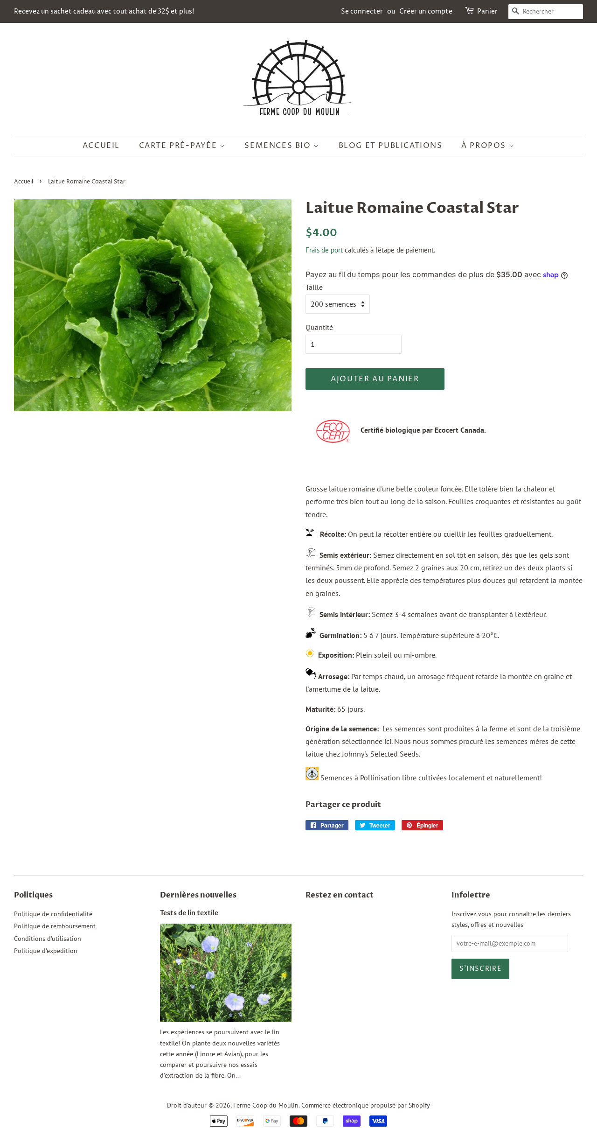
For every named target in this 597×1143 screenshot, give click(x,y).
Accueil (101, 145)
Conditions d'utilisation (47, 938)
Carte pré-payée (179, 145)
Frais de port (324, 249)
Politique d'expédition (45, 951)
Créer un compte (425, 11)
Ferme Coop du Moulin (265, 1105)
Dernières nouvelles (198, 895)
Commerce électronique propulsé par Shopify (365, 1105)
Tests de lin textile (189, 913)
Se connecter (362, 11)
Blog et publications (391, 145)
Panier (487, 11)
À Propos (484, 145)
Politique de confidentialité (53, 914)
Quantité (319, 327)
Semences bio (278, 145)
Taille (314, 287)
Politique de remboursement (55, 926)
